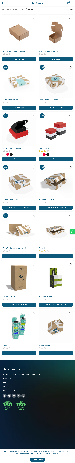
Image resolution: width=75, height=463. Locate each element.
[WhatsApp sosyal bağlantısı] (23, 396)
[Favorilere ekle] (33, 18)
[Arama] (73, 3)
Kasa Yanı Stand (45, 296)
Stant (4, 345)
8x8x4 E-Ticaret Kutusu (48, 51)
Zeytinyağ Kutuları (9, 296)
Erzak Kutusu (44, 345)
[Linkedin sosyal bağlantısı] (19, 396)
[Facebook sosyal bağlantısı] (5, 396)
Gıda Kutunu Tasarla (56, 256)
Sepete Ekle (19, 59)
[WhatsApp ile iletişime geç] (72, 231)
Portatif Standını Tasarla (55, 304)
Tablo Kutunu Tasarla (19, 256)
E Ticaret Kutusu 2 (46, 199)
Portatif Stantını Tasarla (19, 353)
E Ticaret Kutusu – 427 (11, 199)
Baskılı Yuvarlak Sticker (48, 100)
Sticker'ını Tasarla (55, 107)
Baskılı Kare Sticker (10, 100)
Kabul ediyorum (37, 459)
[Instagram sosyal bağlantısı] (9, 396)
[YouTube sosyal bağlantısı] (14, 396)
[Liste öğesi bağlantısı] (38, 378)
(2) (48, 151)
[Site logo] (37, 3)
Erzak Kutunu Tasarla (56, 353)
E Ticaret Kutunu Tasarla (19, 207)
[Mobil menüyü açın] (2, 3)
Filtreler (70, 9)
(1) (48, 251)
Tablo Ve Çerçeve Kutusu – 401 (14, 248)
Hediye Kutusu (44, 148)
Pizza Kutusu (44, 248)
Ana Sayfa (5, 9)
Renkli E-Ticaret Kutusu (11, 148)
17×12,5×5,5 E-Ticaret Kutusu (13, 51)
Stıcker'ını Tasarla (19, 107)
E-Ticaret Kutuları (18, 9)
